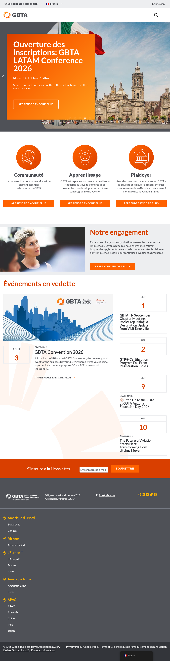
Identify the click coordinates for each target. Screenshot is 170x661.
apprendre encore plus (28, 203)
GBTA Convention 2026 (59, 352)
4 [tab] (85, 118)
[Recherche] (156, 15)
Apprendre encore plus (84, 203)
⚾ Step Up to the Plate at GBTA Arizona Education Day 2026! (137, 403)
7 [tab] (100, 118)
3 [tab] (80, 118)
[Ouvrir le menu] (163, 15)
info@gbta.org (107, 495)
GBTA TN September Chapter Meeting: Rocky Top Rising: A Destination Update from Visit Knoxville (135, 321)
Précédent (4, 76)
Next (165, 76)
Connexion (158, 3)
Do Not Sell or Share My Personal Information (29, 650)
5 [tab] (90, 118)
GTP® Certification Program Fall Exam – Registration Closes (135, 362)
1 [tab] (70, 118)
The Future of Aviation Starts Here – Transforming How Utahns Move (136, 445)
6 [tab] (95, 118)
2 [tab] (75, 118)
